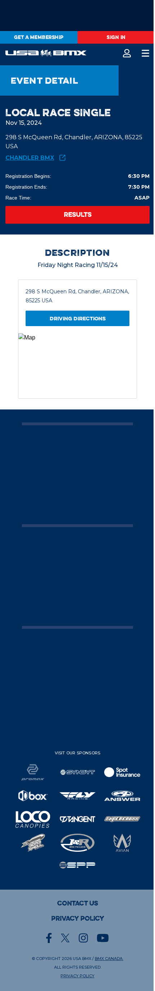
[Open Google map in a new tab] (77, 365)
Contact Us (77, 903)
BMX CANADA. (109, 958)
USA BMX (82, 958)
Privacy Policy (77, 918)
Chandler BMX (29, 158)
